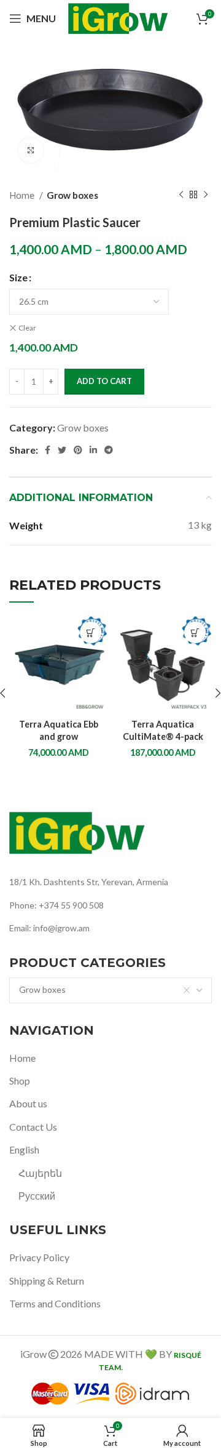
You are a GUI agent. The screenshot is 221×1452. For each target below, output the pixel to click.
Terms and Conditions (55, 1303)
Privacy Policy (39, 1257)
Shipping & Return (46, 1280)
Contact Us (33, 1127)
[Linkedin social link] (93, 450)
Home (22, 195)
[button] (90, 632)
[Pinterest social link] (78, 450)
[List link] (110, 882)
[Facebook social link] (47, 450)
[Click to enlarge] (30, 150)
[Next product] (206, 195)
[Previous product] (181, 195)
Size (18, 277)
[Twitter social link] (62, 450)
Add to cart (104, 381)
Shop (19, 1080)
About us (28, 1103)
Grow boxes (72, 195)
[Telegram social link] (109, 450)
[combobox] (110, 990)
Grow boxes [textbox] (42, 989)
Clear (27, 327)
